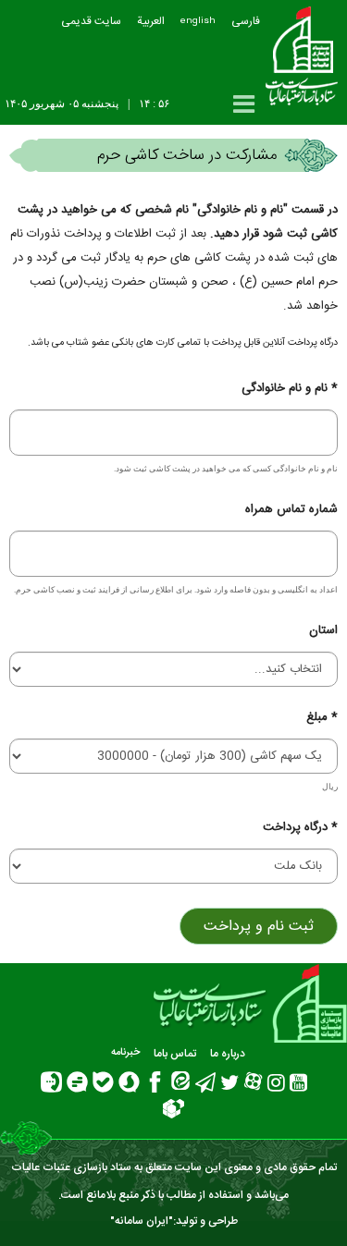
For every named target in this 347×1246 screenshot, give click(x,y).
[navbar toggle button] (244, 104)
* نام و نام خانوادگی (290, 388)
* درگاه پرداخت (300, 827)
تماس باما (175, 1053)
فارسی (245, 21)
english (198, 21)
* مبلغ (322, 717)
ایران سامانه (141, 1221)
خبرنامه (125, 1052)
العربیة (151, 21)
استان (323, 630)
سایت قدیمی (91, 21)
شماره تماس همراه (291, 509)
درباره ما (227, 1053)
